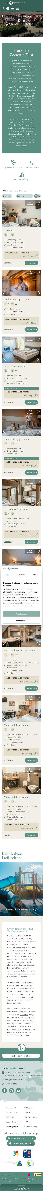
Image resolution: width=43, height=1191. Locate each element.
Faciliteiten (10, 1117)
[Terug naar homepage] (13, 3)
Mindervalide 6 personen (17, 797)
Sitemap (4, 1182)
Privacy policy (32, 1179)
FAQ (26, 1122)
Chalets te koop (30, 1126)
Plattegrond (29, 1107)
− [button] (5, 195)
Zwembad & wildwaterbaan (20, 909)
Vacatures (12, 1182)
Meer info (7, 263)
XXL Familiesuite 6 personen (19, 650)
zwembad (24, 1014)
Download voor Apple (22, 1143)
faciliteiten (26, 122)
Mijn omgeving (3, 8)
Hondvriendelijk (21, 179)
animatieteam (21, 1026)
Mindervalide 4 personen (17, 725)
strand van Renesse (23, 75)
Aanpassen (20, 621)
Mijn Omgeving (30, 1117)
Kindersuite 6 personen (16, 509)
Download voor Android (22, 1138)
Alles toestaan (21, 614)
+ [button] (5, 192)
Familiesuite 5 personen (16, 439)
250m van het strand (13, 167)
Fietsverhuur (11, 1107)
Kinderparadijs (32, 167)
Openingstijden (12, 1126)
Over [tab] (35, 575)
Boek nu (31, 263)
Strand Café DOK (18, 131)
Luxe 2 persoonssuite (15, 366)
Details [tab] (22, 575)
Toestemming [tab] (8, 575)
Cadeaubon (11, 1122)
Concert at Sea (12, 1112)
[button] (4, 223)
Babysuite (9, 230)
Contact (27, 1112)
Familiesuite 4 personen (16, 299)
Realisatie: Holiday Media (25, 1182)
